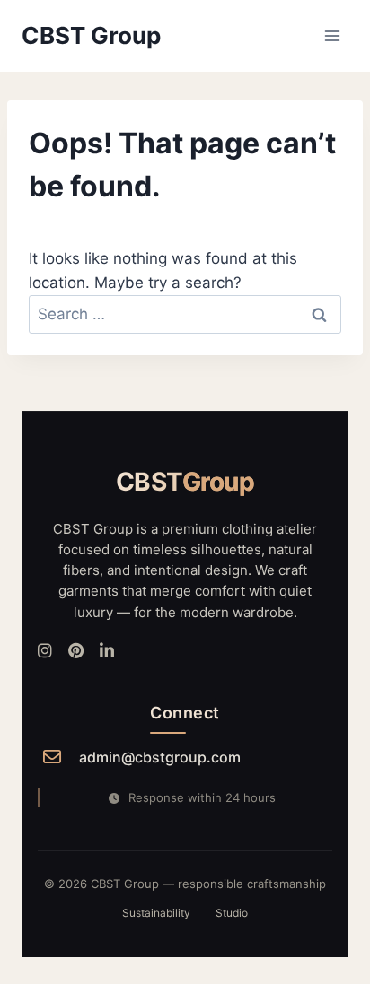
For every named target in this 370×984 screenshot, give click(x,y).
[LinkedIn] (107, 652)
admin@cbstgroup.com (160, 757)
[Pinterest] (76, 652)
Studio (232, 912)
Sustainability (156, 912)
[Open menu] (331, 35)
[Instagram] (45, 652)
